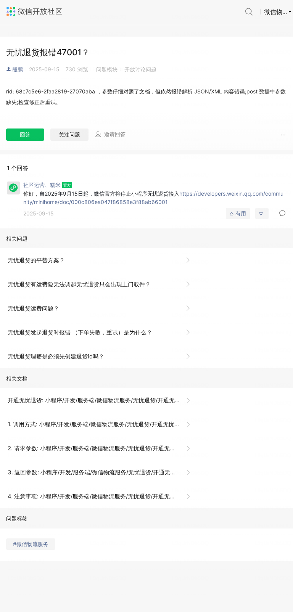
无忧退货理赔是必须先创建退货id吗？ (56, 356)
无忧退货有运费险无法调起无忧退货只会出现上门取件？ (79, 284)
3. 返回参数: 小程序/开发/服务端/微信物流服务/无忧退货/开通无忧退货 (97, 472)
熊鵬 (17, 69)
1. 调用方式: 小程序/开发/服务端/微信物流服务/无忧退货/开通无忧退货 (97, 424)
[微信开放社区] (35, 11)
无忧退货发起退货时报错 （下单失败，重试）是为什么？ (80, 332)
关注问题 (69, 134)
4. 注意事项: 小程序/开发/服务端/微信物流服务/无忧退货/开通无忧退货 (97, 496)
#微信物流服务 (30, 544)
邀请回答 (115, 134)
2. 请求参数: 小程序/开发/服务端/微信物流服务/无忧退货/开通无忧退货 (97, 448)
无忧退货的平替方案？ (36, 260)
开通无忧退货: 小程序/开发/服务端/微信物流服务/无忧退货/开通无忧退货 (100, 400)
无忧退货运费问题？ (33, 308)
